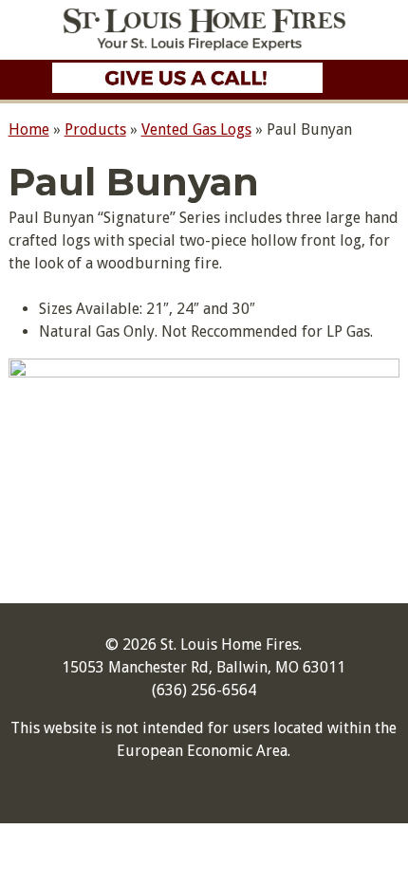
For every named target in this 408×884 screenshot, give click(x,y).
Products (95, 129)
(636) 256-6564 (204, 690)
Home (29, 129)
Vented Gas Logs (196, 129)
